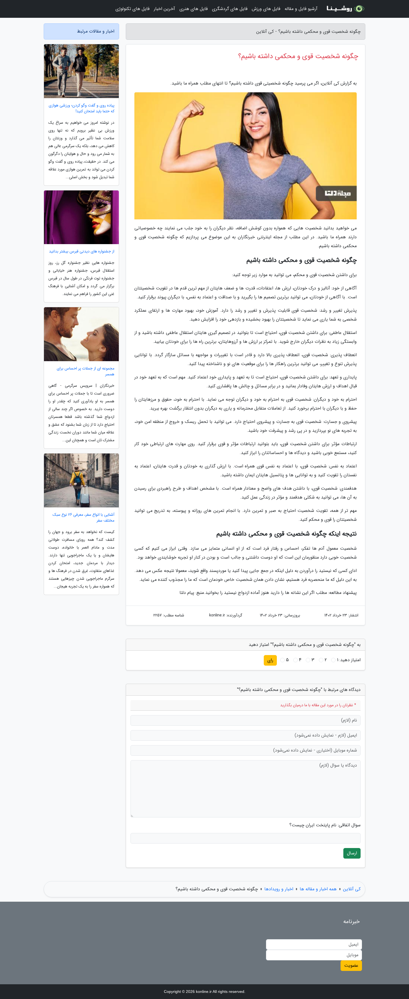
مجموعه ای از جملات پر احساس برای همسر (85, 371)
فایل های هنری (193, 8)
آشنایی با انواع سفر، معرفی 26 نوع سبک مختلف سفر (83, 518)
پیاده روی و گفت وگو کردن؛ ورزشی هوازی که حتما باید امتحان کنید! (81, 108)
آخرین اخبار (164, 8)
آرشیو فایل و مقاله (301, 8)
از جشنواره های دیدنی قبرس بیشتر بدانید (81, 251)
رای (270, 660)
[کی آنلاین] (344, 9)
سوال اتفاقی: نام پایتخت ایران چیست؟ (325, 825)
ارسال (352, 853)
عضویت (351, 965)
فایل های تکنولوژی (132, 8)
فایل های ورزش (266, 8)
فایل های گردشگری (229, 8)
